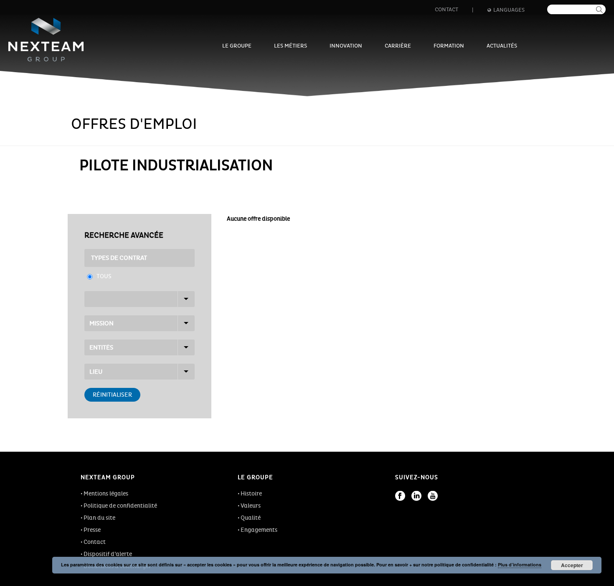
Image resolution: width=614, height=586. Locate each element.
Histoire (251, 493)
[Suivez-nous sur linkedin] (416, 496)
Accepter (572, 565)
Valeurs (251, 505)
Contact (446, 9)
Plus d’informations (519, 564)
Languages (509, 10)
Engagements (259, 529)
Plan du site (99, 517)
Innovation (346, 46)
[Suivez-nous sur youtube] (433, 496)
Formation (449, 46)
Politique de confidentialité (120, 505)
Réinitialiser (112, 394)
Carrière (398, 46)
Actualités (502, 46)
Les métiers (290, 46)
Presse (92, 529)
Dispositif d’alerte (108, 554)
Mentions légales (106, 493)
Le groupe (236, 46)
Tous (104, 276)
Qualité (251, 517)
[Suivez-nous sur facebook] (400, 496)
